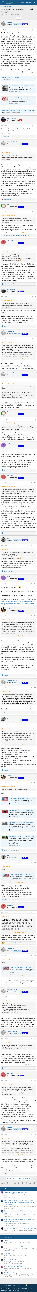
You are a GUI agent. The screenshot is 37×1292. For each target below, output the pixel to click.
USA (5, 1257)
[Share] (32, 29)
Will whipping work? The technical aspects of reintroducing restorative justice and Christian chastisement (19, 1202)
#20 (35, 955)
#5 (35, 248)
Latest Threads (7, 1189)
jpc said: (4, 916)
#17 (35, 783)
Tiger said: (5, 691)
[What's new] (35, 2)
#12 (35, 545)
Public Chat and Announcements (13, 1263)
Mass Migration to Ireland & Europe (16, 1247)
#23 (35, 1080)
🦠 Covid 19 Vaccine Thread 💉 (14, 1266)
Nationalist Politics (9, 1232)
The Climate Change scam (12, 1273)
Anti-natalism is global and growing (21, 86)
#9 (35, 419)
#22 (35, 1038)
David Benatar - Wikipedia (10, 77)
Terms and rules (6, 1285)
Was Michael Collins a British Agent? (16, 1192)
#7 (35, 339)
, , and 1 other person (16, 235)
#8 (35, 380)
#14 (35, 615)
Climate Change (8, 1277)
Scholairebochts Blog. (10, 1197)
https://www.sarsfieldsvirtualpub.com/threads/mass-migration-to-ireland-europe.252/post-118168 (18, 603)
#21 (35, 997)
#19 (35, 912)
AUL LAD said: (6, 342)
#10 (35, 451)
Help (23, 1285)
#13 (35, 583)
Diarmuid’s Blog (8, 1208)
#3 (35, 149)
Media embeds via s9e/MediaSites (10, 1290)
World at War (8, 1244)
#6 (35, 296)
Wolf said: (5, 252)
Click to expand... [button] (19, 358)
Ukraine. (7, 1240)
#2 (35, 125)
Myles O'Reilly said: (7, 153)
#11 (35, 483)
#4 (35, 212)
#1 (35, 29)
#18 (35, 863)
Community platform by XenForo (17, 1288)
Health (6, 1270)
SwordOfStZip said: (7, 423)
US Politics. (7, 1253)
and (9, 284)
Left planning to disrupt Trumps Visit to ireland (20, 1228)
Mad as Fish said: (7, 384)
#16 (35, 725)
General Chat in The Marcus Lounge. (16, 1260)
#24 (35, 1134)
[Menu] (2, 2)
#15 (35, 688)
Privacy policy (16, 1285)
